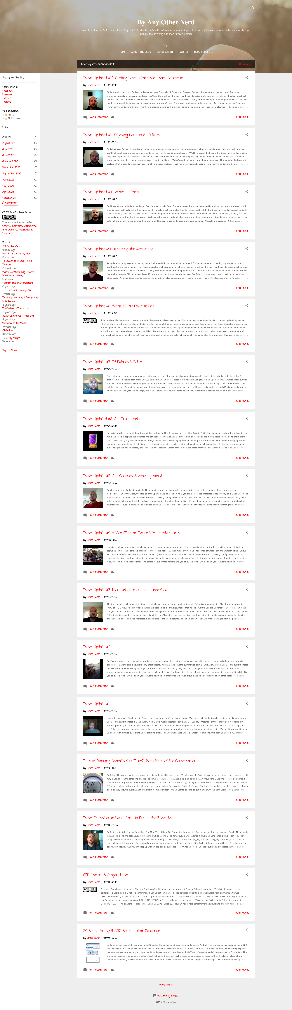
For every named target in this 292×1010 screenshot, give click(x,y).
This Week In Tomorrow (15, 308)
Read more (242, 117)
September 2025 (11, 174)
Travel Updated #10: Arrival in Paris (111, 192)
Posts (10, 115)
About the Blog (141, 52)
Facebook (7, 91)
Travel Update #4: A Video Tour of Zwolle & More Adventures (131, 533)
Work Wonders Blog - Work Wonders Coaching (18, 274)
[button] (247, 77)
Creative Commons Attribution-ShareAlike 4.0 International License (19, 229)
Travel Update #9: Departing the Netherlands (119, 249)
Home (122, 52)
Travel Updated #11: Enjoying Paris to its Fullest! (121, 135)
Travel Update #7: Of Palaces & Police (112, 362)
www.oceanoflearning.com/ (16, 290)
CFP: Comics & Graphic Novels (106, 875)
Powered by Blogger (168, 996)
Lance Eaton (165, 52)
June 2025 (8, 180)
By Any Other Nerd (166, 22)
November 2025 (11, 168)
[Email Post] (113, 118)
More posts (166, 985)
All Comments (15, 118)
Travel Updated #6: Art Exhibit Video (112, 419)
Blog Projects (203, 52)
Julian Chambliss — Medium (18, 316)
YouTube (6, 102)
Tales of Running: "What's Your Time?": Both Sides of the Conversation (139, 761)
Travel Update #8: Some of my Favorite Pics (118, 306)
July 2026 (7, 149)
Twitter (183, 52)
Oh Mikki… (8, 330)
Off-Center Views (12, 246)
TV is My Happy (11, 338)
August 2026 (9, 143)
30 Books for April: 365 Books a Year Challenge (121, 931)
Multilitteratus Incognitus (16, 254)
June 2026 (8, 155)
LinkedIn (7, 94)
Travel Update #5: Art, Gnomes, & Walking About (122, 476)
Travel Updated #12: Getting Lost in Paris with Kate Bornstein (133, 78)
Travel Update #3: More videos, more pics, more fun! (125, 590)
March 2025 (9, 198)
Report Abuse (9, 350)
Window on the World (14, 323)
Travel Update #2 (96, 647)
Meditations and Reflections (17, 283)
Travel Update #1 (96, 704)
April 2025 (8, 192)
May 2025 (8, 186)
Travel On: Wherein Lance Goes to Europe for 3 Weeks (127, 818)
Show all (244, 64)
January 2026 (10, 161)
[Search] (253, 8)
